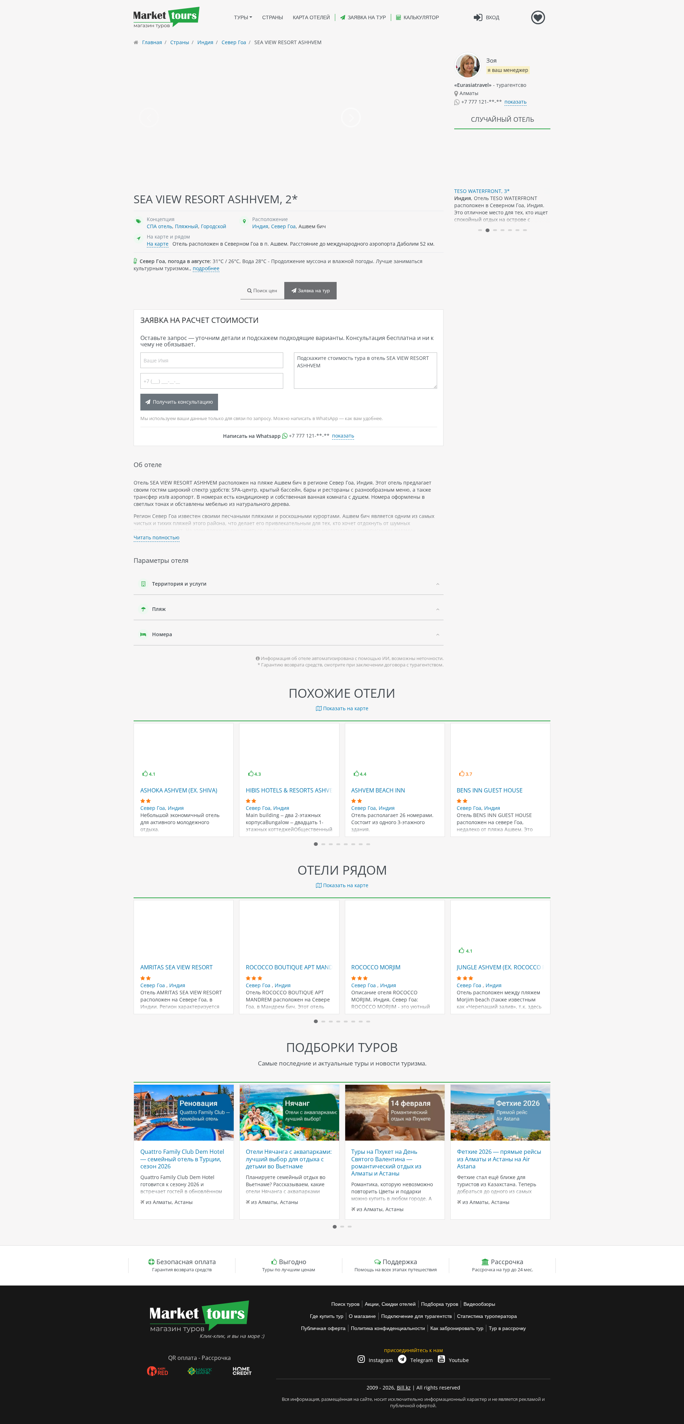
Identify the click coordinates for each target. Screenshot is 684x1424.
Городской (213, 226)
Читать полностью (157, 537)
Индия (260, 226)
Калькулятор (421, 17)
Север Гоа (283, 226)
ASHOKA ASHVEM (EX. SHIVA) (178, 790)
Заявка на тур (367, 17)
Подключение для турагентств (416, 1316)
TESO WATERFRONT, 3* (482, 191)
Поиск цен (264, 290)
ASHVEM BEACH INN (378, 790)
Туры (241, 17)
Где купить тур (326, 1316)
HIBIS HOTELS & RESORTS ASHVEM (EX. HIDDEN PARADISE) (323, 790)
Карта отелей (311, 17)
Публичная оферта (323, 1328)
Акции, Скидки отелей (390, 1304)
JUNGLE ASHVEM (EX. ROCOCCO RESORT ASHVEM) (523, 967)
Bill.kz (404, 1387)
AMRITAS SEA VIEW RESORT (176, 967)
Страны (272, 17)
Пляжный (186, 226)
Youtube (458, 1360)
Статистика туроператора (487, 1316)
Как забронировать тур (456, 1328)
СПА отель (159, 226)
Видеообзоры (479, 1304)
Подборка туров (439, 1304)
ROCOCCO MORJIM (375, 967)
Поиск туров (345, 1304)
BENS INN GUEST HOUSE (490, 790)
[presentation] (149, 117)
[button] (480, 230)
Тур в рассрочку (507, 1328)
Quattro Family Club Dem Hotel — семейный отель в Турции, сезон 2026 (182, 1159)
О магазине (362, 1316)
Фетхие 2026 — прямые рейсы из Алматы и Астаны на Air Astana (499, 1159)
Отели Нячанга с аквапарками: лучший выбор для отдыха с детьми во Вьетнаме (289, 1159)
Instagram (380, 1360)
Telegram (421, 1360)
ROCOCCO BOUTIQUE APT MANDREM (295, 967)
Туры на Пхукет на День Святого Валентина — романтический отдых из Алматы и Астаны (386, 1162)
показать (343, 435)
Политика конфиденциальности (388, 1328)
